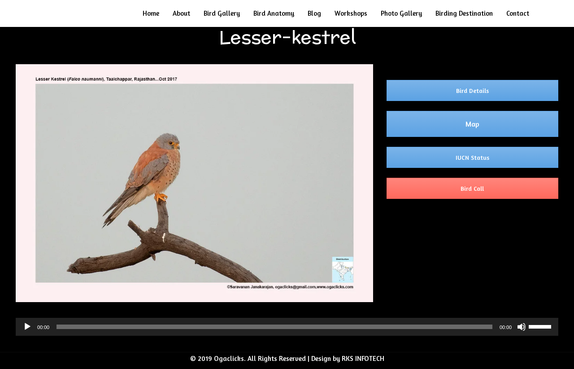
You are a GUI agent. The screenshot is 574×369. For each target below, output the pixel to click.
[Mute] (521, 326)
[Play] (27, 326)
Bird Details (472, 90)
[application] (287, 327)
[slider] (541, 326)
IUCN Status (472, 157)
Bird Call (472, 188)
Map (472, 123)
